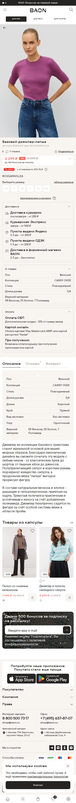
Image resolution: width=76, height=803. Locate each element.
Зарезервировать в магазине (35, 198)
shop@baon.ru (11, 722)
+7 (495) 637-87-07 (56, 718)
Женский (65, 274)
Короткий (64, 404)
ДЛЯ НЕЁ (16, 19)
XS (6, 188)
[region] (36, 478)
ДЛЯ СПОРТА (60, 19)
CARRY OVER (63, 280)
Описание (11, 363)
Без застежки (61, 416)
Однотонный (61, 422)
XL (38, 188)
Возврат (53, 363)
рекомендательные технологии (47, 776)
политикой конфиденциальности (25, 642)
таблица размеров (64, 182)
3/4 (69, 291)
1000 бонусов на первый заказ (38, 2)
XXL (46, 188)
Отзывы (33, 362)
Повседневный (61, 285)
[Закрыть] (67, 765)
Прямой (65, 410)
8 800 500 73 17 (15, 718)
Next (71, 522)
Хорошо (38, 784)
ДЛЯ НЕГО (38, 19)
